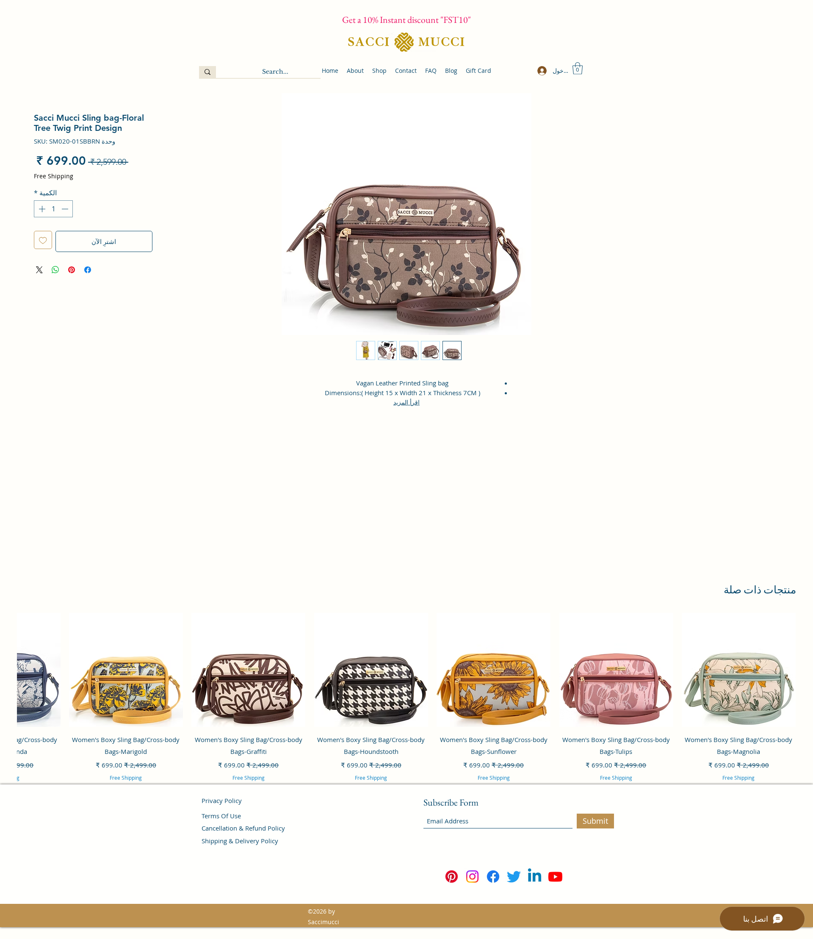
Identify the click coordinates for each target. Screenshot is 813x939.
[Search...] (207, 72)
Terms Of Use (221, 816)
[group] (406, 708)
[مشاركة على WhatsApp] (55, 270)
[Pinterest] (451, 876)
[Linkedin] (534, 876)
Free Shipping (53, 176)
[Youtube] (555, 876)
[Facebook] (493, 876)
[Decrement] (66, 209)
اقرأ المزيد (406, 402)
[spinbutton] (53, 209)
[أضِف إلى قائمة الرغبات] (43, 240)
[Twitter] (514, 876)
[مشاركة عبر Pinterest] (71, 270)
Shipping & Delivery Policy (240, 841)
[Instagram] (472, 876)
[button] (577, 68)
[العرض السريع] (739, 670)
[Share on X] (39, 270)
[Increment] (41, 209)
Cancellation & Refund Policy (243, 828)
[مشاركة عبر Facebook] (88, 270)
